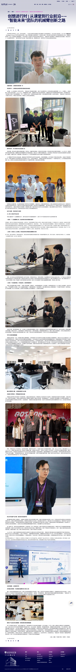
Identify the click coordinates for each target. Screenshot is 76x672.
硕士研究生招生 (40, 656)
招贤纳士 (50, 658)
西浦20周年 (51, 656)
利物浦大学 (63, 656)
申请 (73, 4)
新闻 (13, 11)
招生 (37, 4)
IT (69, 1)
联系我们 (50, 662)
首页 (9, 11)
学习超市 (63, 1)
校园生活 (45, 4)
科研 (40, 4)
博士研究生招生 (40, 658)
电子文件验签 (27, 660)
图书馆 (67, 1)
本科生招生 (39, 654)
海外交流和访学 (28, 658)
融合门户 (73, 1)
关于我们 (49, 4)
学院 (42, 4)
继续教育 (38, 660)
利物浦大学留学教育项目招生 (42, 662)
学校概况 (50, 654)
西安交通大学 (63, 654)
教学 (35, 4)
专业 (26, 654)
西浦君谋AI (58, 1)
